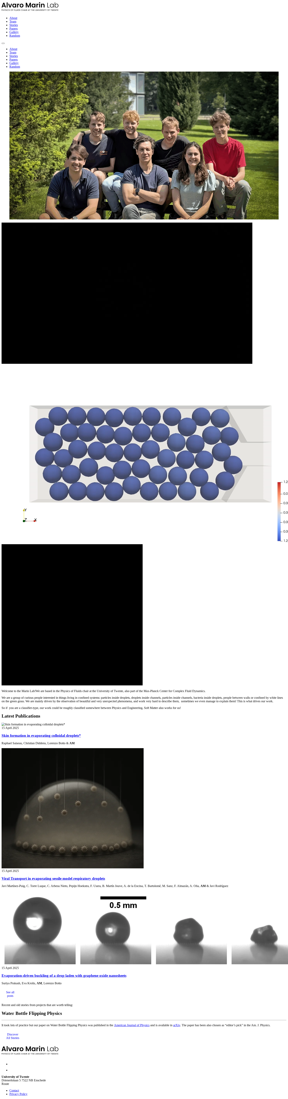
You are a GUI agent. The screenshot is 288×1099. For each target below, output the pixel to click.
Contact (14, 1090)
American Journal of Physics (131, 1025)
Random (14, 35)
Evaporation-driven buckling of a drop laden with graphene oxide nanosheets (64, 975)
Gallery (14, 32)
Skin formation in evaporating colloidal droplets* (41, 735)
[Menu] (3, 43)
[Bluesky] (12, 1064)
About (13, 18)
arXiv (176, 1025)
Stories (13, 25)
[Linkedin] (12, 1070)
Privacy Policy (18, 1094)
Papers (13, 28)
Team (12, 21)
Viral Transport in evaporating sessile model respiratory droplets (53, 878)
